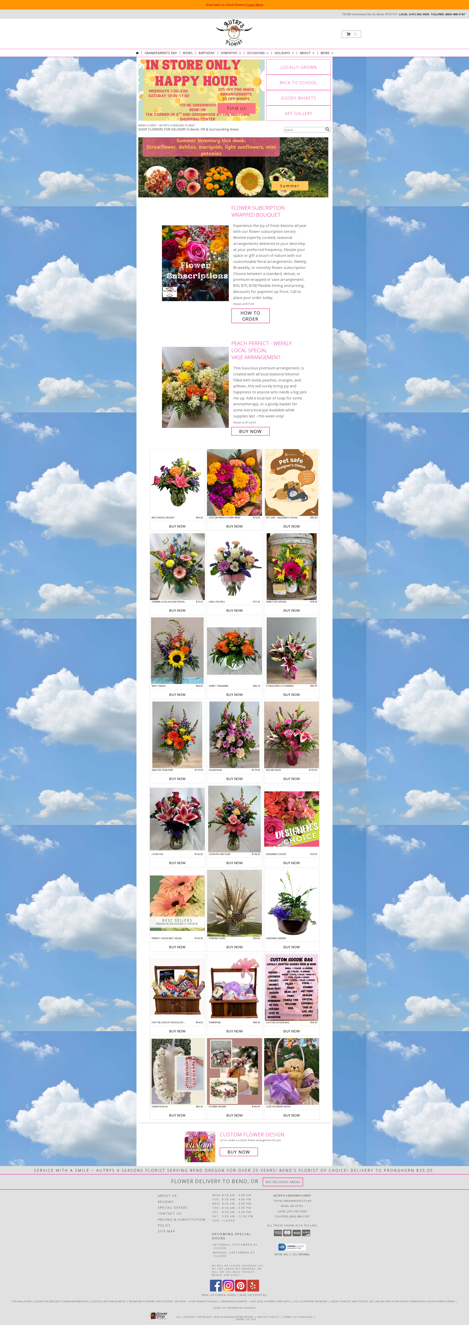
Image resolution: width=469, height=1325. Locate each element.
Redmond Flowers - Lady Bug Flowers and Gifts (256, 1301)
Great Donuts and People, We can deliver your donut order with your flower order (393, 1301)
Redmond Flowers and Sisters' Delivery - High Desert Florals (174, 1301)
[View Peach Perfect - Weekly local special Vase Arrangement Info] (196, 387)
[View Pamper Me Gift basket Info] (234, 987)
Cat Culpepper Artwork (310, 1301)
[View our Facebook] (216, 1290)
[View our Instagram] (228, 1290)
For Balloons (22, 1301)
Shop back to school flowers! (234, 5)
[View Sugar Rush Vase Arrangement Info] (234, 735)
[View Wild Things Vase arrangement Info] (177, 650)
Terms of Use (246, 1319)
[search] (327, 129)
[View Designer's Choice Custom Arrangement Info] (291, 819)
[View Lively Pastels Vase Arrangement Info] (234, 566)
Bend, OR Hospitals (253, 1295)
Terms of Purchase (298, 1317)
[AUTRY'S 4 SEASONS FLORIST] (234, 32)
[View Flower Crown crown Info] (234, 1071)
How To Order (250, 316)
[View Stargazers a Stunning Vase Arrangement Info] (291, 650)
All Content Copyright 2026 (198, 1317)
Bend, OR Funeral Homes (219, 1295)
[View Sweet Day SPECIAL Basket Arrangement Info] (291, 566)
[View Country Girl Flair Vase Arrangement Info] (234, 819)
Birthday (207, 53)
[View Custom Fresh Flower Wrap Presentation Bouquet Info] (234, 482)
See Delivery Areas (282, 1182)
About (305, 53)
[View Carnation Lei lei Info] (177, 1071)
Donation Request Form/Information (62, 1301)
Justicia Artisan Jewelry (109, 1301)
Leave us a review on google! (234, 1307)
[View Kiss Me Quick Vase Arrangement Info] (291, 735)
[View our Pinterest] (241, 1290)
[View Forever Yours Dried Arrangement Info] (234, 903)
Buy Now (250, 431)
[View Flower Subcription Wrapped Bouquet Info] (196, 263)
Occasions (256, 53)
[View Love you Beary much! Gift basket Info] (291, 1071)
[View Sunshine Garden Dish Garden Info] (291, 903)
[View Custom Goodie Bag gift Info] (291, 987)
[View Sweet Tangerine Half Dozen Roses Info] (234, 650)
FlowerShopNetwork (237, 1317)
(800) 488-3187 (455, 14)
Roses (188, 53)
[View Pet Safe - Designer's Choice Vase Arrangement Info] (291, 482)
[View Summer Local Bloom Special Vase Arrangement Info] (177, 566)
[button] (351, 34)
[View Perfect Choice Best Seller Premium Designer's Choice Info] (177, 903)
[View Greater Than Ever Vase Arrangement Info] (177, 735)
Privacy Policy (268, 1317)
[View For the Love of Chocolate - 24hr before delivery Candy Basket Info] (177, 987)
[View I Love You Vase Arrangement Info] (177, 819)
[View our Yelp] (253, 1290)
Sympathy (229, 53)
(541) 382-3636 (419, 14)
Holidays (282, 53)
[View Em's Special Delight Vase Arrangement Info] (177, 482)
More (325, 53)
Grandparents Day (161, 53)
